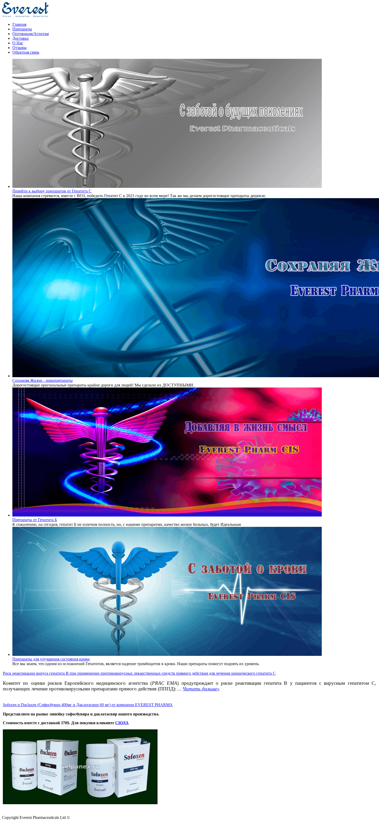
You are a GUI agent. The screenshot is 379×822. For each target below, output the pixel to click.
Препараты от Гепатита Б (34, 520)
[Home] (25, 15)
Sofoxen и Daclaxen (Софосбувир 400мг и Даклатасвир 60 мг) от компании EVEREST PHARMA (88, 705)
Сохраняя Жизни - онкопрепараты (42, 380)
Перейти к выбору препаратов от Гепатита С (52, 191)
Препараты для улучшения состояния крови (51, 659)
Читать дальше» (201, 688)
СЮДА (122, 723)
